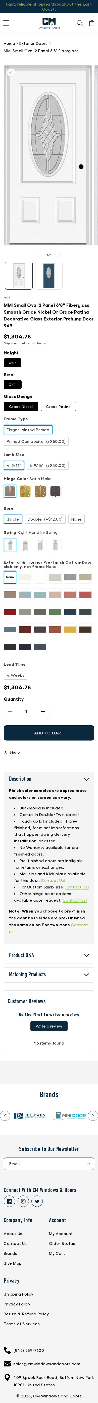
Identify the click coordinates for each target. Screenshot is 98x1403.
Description (20, 779)
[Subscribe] (88, 1164)
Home (9, 43)
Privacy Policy (17, 1303)
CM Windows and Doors (57, 1395)
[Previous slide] (5, 1116)
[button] (6, 23)
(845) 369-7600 (28, 1350)
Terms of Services (22, 1323)
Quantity (14, 698)
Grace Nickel (21, 406)
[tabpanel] (29, 1116)
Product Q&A (21, 956)
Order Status (62, 1243)
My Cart (57, 1253)
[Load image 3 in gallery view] (49, 276)
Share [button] (15, 752)
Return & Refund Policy (26, 1313)
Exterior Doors (33, 43)
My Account (61, 1233)
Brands (10, 1253)
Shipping (10, 343)
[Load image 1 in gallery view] (19, 276)
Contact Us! (53, 880)
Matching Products (27, 975)
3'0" (12, 385)
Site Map (13, 1263)
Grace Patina (58, 406)
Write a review (49, 1025)
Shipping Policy (18, 1294)
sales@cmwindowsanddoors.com (46, 1363)
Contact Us (15, 1243)
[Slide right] (60, 254)
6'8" (12, 363)
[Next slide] (93, 1116)
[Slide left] (37, 254)
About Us (13, 1233)
